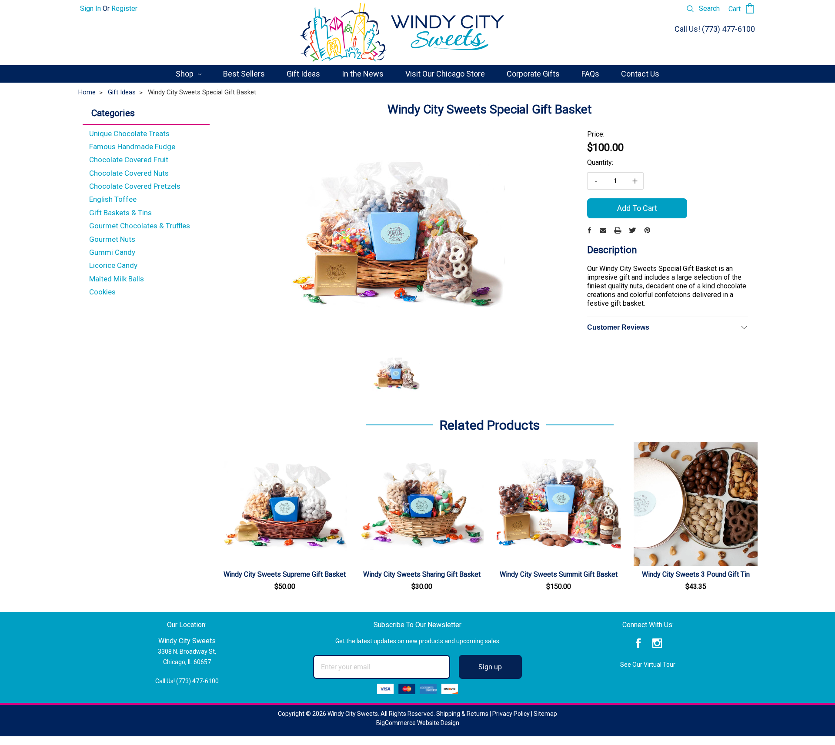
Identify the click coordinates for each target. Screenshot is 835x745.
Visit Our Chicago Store (445, 73)
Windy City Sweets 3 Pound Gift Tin (696, 574)
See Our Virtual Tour (647, 664)
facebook (639, 643)
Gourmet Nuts (112, 239)
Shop (185, 73)
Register (124, 8)
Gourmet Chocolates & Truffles (139, 225)
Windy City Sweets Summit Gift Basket (559, 574)
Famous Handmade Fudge (132, 146)
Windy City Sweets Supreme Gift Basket (285, 574)
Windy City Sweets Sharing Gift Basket (422, 574)
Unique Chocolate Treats (129, 133)
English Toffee (113, 199)
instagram (657, 643)
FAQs (590, 73)
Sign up (490, 667)
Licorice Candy (113, 265)
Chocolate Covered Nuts (129, 173)
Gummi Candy (112, 252)
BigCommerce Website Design (417, 722)
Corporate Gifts (533, 73)
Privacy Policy (511, 713)
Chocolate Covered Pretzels (134, 186)
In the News (363, 73)
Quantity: (600, 162)
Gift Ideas (303, 73)
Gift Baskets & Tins (120, 212)
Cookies (102, 291)
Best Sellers (244, 73)
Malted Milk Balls (116, 278)
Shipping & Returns (462, 713)
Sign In (90, 8)
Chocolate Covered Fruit (128, 159)
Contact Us (640, 73)
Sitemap (545, 713)
